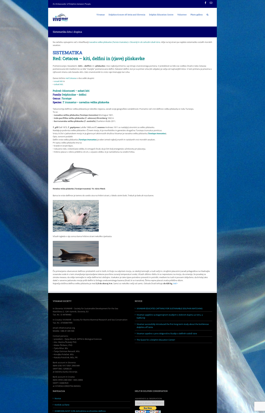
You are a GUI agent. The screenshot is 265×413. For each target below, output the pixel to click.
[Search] (207, 14)
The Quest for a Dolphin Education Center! (156, 339)
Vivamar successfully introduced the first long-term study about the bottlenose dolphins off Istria (173, 326)
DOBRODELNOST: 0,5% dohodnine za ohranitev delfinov (80, 411)
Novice (58, 398)
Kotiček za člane (62, 404)
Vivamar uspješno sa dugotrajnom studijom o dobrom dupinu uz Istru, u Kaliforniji (170, 316)
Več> (175, 283)
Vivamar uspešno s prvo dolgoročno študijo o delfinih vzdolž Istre (167, 333)
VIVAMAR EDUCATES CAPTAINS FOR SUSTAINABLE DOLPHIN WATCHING (169, 308)
